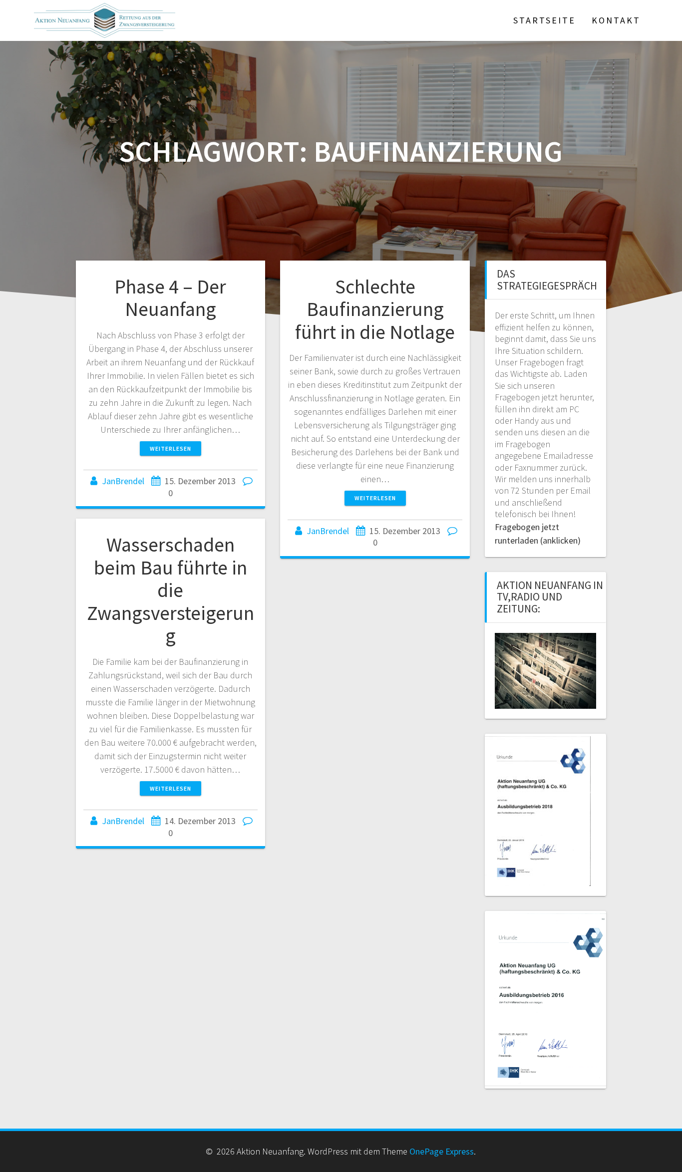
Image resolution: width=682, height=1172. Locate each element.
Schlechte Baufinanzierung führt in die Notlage (375, 309)
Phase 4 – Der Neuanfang (170, 298)
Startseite (544, 20)
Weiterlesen (170, 448)
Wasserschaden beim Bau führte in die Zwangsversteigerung (170, 590)
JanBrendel (123, 481)
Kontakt (616, 20)
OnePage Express (441, 1151)
